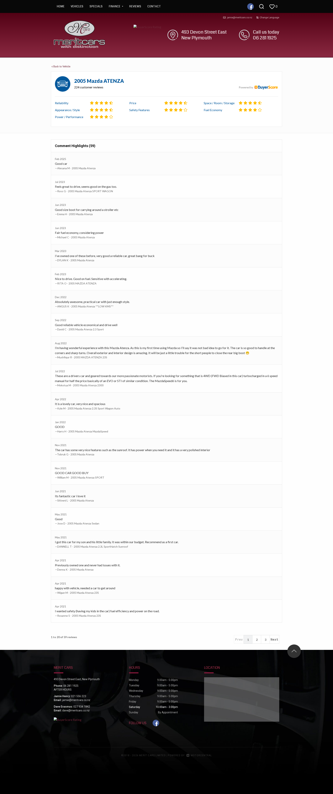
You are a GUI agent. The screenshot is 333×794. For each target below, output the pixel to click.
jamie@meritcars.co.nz (239, 17)
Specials (96, 6)
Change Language (269, 17)
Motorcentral (201, 755)
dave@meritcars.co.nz (76, 710)
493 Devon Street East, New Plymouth (77, 679)
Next (274, 639)
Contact (154, 6)
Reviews (135, 6)
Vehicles (77, 6)
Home (61, 6)
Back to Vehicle (61, 66)
